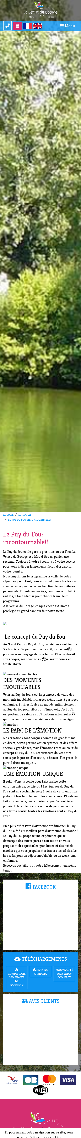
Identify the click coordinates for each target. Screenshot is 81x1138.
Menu (69, 25)
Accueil (8, 514)
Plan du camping (41, 972)
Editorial (24, 514)
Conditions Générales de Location (17, 979)
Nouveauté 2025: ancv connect (64, 973)
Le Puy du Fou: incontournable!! (29, 519)
